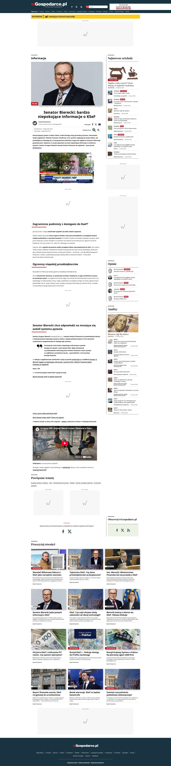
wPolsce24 (66, 467)
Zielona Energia (119, 11)
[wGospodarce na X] (76, 7)
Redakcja (95, 756)
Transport (59, 11)
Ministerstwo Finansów (61, 483)
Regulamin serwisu (72, 762)
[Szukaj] (87, 7)
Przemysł (98, 11)
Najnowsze (34, 11)
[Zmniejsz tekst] (98, 130)
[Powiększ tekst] (94, 130)
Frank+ (111, 11)
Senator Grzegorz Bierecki (84, 483)
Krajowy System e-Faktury (39, 483)
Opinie (127, 11)
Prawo (53, 11)
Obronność (72, 11)
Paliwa (65, 11)
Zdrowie (105, 11)
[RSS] (81, 7)
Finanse (42, 11)
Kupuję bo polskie (82, 11)
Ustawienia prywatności (97, 762)
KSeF (50, 483)
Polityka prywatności (84, 762)
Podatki (72, 483)
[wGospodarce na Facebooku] (72, 7)
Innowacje (91, 11)
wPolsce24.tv (37, 148)
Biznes (47, 11)
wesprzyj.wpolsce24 (39, 470)
